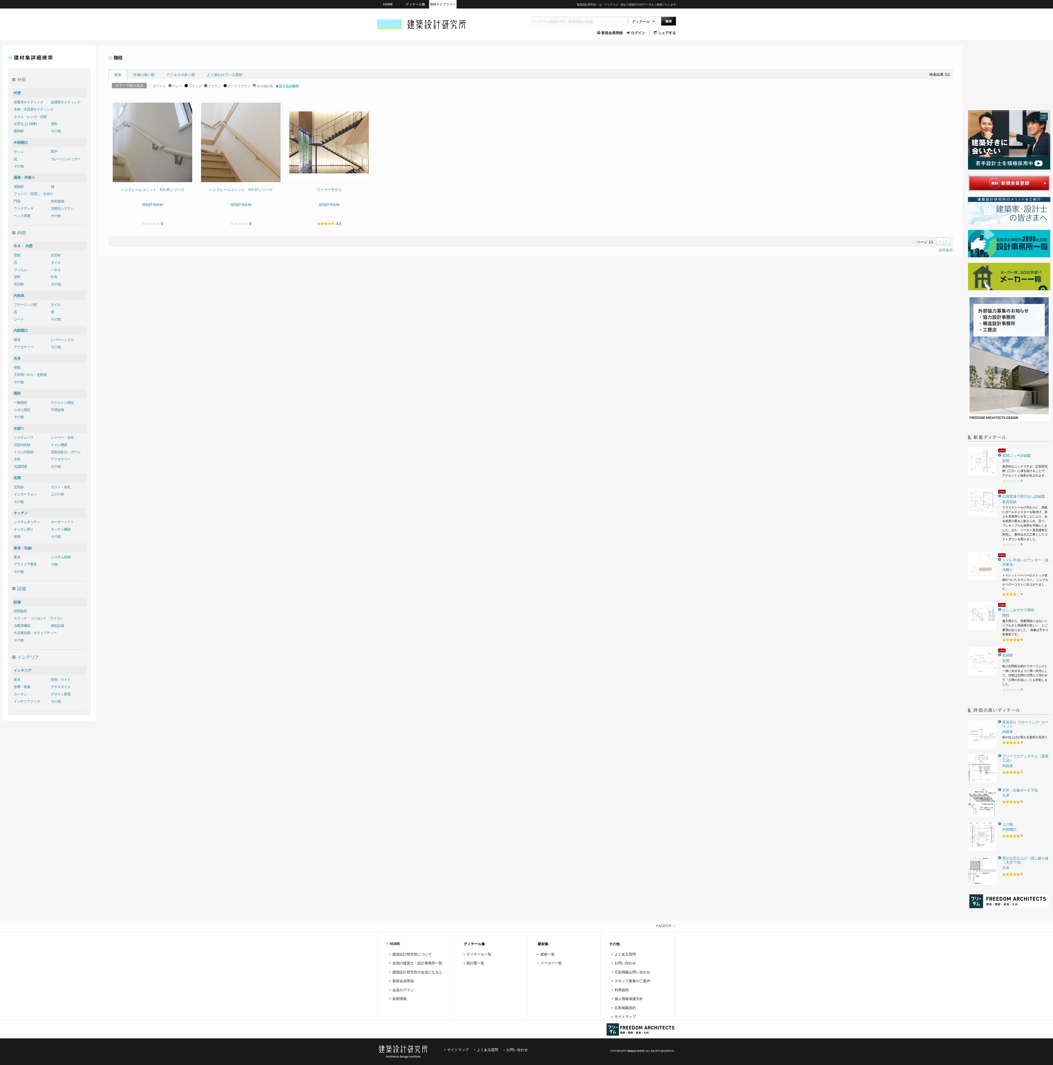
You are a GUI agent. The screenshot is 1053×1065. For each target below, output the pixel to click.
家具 (17, 557)
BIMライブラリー (443, 4)
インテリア (23, 670)
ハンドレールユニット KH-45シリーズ (152, 190)
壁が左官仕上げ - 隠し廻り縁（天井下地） (1025, 860)
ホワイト (159, 86)
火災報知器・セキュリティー (35, 633)
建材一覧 (547, 954)
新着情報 (399, 999)
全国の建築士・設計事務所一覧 (417, 963)
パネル (56, 270)
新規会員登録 (612, 33)
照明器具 (20, 611)
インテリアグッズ (27, 701)
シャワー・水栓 (62, 437)
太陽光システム (62, 208)
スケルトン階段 (62, 403)
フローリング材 (25, 305)
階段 (17, 393)
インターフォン (25, 494)
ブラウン (214, 86)
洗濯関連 (20, 466)
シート (19, 319)
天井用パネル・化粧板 (30, 375)
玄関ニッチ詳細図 (1016, 455)
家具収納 (1009, 502)
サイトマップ (625, 1017)
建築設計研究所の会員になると (417, 972)
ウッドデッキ (23, 208)
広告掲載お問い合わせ (632, 972)
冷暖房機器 (22, 626)
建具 (17, 340)
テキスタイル (60, 687)
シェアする (667, 33)
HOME (388, 4)
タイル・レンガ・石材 (30, 117)
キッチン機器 (60, 529)
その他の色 (265, 86)
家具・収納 (23, 548)
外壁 (17, 93)
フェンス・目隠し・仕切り (33, 194)
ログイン (638, 33)
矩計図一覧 (475, 963)
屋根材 (19, 187)
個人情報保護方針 (629, 999)
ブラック (195, 86)
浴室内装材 (22, 445)
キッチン (21, 513)
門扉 (17, 201)
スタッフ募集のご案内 (632, 981)
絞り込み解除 (288, 86)
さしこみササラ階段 (1018, 610)
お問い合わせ (625, 963)
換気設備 (57, 626)
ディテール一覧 (478, 954)
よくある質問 (625, 954)
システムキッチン (27, 522)
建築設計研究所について (412, 954)
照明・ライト (60, 680)
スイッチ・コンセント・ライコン (38, 618)
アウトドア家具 (25, 564)
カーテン (20, 694)
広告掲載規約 (625, 1008)
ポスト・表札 (60, 487)
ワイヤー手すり (329, 190)
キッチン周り (23, 529)
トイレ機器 (59, 445)
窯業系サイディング (28, 102)
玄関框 (1007, 655)
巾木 (54, 277)
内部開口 (21, 330)
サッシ (19, 152)
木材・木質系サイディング (33, 109)
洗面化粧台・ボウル (65, 452)
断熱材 (19, 131)
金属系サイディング (65, 102)
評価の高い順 (144, 75)
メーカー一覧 (551, 963)
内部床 (19, 296)
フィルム (20, 270)
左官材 (56, 255)
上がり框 (57, 494)
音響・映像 (22, 687)
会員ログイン (403, 990)
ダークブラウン (238, 86)
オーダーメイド (62, 522)
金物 (17, 536)
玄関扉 (19, 487)
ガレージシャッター (65, 159)
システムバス (23, 437)
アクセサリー (23, 347)
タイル (56, 262)
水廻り (19, 428)
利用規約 (622, 990)
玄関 (17, 478)
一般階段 (20, 403)
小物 (54, 564)
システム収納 (60, 557)
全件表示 (946, 250)
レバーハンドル (62, 340)
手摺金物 (57, 410)
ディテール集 (415, 4)
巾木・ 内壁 (23, 246)
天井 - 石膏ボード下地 (1020, 790)
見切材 (19, 284)
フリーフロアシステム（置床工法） (1025, 758)
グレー (177, 86)
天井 (17, 358)
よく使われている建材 (224, 75)
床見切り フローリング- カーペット (1025, 724)
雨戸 (54, 152)
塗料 (54, 124)
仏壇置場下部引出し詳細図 (1023, 496)
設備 (17, 602)
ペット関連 (22, 216)
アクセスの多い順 (180, 75)
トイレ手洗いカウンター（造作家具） (1025, 562)
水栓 (17, 459)
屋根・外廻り (24, 177)
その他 (56, 131)
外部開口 (21, 142)
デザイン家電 (60, 694)
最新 (117, 75)
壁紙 (17, 255)
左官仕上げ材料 (25, 124)
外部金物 (57, 201)
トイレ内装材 (23, 452)
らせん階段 (22, 410)
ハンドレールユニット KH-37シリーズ (241, 190)
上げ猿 (1007, 824)
